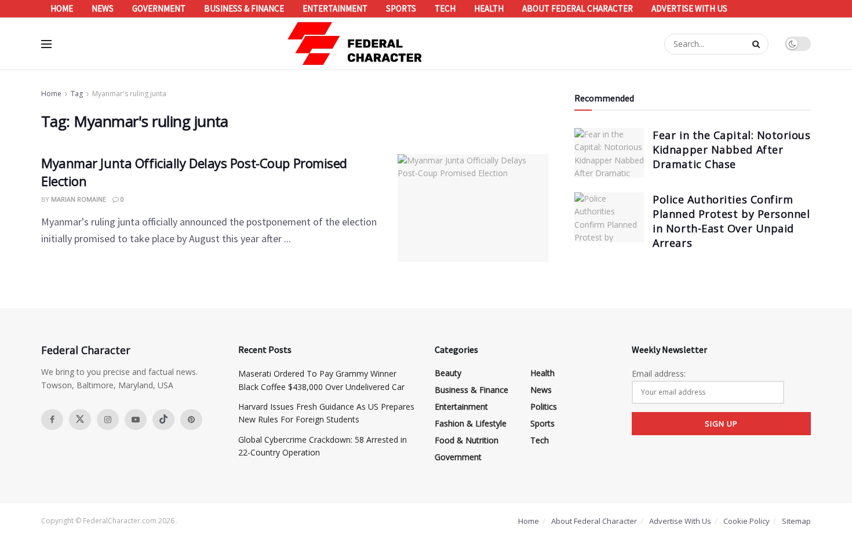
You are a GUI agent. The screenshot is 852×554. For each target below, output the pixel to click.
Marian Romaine (78, 199)
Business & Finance (244, 8)
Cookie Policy (746, 521)
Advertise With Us (689, 8)
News (103, 8)
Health (489, 8)
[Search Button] (758, 44)
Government (158, 8)
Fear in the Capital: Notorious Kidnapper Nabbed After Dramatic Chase (731, 149)
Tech (445, 8)
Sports (401, 8)
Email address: (659, 373)
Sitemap (796, 521)
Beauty (448, 372)
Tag (77, 94)
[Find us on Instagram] (108, 419)
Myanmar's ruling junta (129, 94)
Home (61, 8)
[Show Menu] (46, 44)
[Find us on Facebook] (52, 419)
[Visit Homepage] (355, 44)
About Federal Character (577, 8)
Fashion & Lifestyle (471, 423)
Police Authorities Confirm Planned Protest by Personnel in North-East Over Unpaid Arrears (731, 221)
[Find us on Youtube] (136, 419)
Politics (543, 406)
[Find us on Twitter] (80, 419)
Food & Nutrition (466, 440)
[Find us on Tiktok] (163, 419)
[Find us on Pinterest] (191, 419)
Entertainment (335, 8)
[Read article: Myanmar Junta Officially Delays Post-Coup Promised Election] (473, 208)
